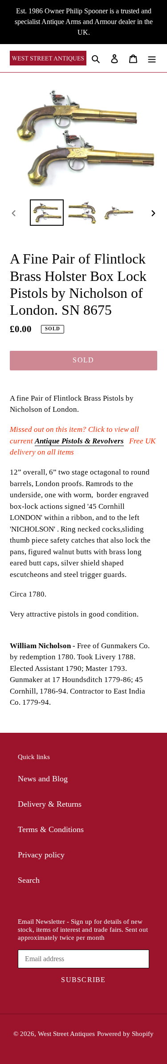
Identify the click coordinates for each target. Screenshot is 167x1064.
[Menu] (152, 58)
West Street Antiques (66, 1033)
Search (29, 880)
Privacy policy (41, 854)
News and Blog (43, 778)
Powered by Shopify (125, 1033)
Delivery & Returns (49, 804)
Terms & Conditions (51, 829)
